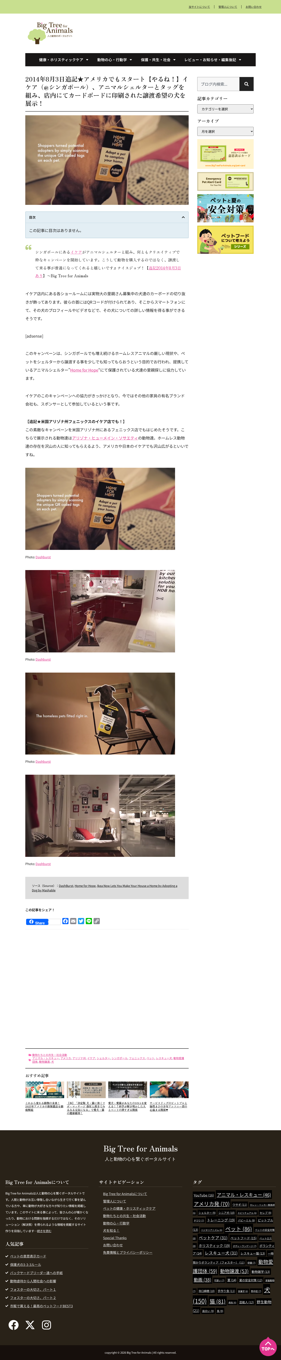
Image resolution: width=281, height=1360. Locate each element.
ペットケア (213, 1238)
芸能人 (246, 1302)
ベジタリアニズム (211, 1230)
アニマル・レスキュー (45, 1058)
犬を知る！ (111, 1230)
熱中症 (256, 1291)
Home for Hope (84, 370)
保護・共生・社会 (156, 59)
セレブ (265, 1213)
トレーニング (221, 1219)
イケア (76, 252)
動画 (202, 1279)
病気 (232, 1302)
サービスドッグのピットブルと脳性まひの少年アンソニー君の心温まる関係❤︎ (168, 1106)
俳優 (251, 1262)
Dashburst (43, 557)
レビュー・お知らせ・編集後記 (210, 59)
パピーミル (246, 1220)
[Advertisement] (171, 32)
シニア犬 (226, 1213)
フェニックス (137, 1058)
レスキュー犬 (164, 1058)
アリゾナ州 (79, 1058)
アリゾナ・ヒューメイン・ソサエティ (105, 438)
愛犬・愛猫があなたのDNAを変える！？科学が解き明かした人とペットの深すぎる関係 (127, 1106)
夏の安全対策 (250, 1280)
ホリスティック (214, 1245)
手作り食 (226, 1291)
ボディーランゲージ (245, 1246)
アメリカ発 (212, 1203)
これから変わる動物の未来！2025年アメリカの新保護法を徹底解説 (44, 1106)
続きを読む (44, 1231)
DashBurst (66, 885)
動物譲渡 (44, 1062)
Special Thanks (115, 1237)
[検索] (246, 84)
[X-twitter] (30, 1325)
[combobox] (218, 84)
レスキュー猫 (252, 1253)
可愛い (219, 1280)
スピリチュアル (247, 1212)
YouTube (204, 1195)
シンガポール (119, 1058)
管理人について (227, 7)
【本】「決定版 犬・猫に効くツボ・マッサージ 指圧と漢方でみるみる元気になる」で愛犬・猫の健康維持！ (86, 1108)
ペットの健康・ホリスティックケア (129, 1208)
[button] (183, 217)
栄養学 (243, 1291)
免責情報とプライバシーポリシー (127, 1252)
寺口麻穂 (207, 1291)
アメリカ (65, 1058)
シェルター (103, 1058)
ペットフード (243, 1238)
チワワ (199, 1220)
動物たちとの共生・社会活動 (49, 1055)
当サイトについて (199, 7)
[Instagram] (46, 1325)
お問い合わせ (254, 7)
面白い (208, 1311)
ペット (150, 1058)
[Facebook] (13, 1325)
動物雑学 (261, 1271)
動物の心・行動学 (112, 59)
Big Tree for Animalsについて (125, 1193)
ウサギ (239, 1205)
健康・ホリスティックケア (61, 59)
